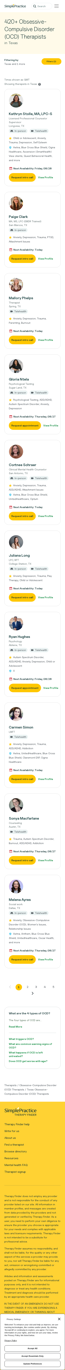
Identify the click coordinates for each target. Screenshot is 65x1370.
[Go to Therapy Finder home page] (15, 6)
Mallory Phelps (21, 298)
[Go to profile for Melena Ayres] (32, 886)
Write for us (11, 1131)
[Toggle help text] (39, 84)
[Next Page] (32, 993)
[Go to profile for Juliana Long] (32, 542)
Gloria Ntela (19, 379)
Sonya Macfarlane (24, 818)
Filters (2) (51, 61)
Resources (11, 1158)
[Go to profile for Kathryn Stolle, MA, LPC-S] (32, 100)
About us (10, 1138)
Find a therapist (14, 1144)
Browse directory (15, 1151)
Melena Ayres (20, 899)
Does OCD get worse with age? (28, 1061)
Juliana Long (19, 555)
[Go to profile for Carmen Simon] (32, 714)
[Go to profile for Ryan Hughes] (32, 623)
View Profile (45, 177)
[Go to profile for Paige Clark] (32, 203)
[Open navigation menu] (56, 6)
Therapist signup (15, 1171)
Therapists (10, 1085)
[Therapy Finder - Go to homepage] (31, 1112)
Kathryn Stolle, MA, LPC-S (30, 114)
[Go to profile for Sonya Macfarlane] (32, 805)
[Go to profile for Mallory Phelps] (32, 285)
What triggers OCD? (21, 1038)
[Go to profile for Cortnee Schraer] (32, 451)
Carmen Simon (21, 727)
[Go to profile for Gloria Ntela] (32, 366)
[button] (32, 137)
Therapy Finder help (17, 1124)
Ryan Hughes (19, 637)
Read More (15, 1026)
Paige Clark (18, 217)
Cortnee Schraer (22, 465)
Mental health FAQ (16, 1165)
